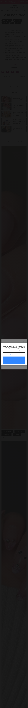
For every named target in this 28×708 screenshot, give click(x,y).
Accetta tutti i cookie (14, 361)
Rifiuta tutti (14, 358)
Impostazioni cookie (14, 354)
